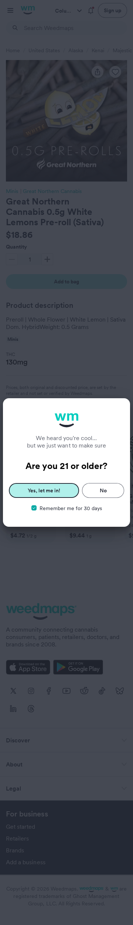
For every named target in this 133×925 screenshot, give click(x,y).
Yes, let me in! (44, 490)
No (103, 490)
